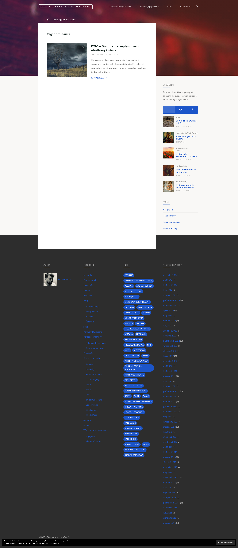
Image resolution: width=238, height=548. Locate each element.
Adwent (89, 364)
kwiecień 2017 (170, 477)
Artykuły (87, 275)
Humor (86, 290)
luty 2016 (167, 512)
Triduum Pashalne (134, 407)
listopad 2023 (169, 295)
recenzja (87, 420)
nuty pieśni (139, 350)
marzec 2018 (169, 457)
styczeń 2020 (169, 436)
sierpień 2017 (169, 462)
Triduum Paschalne (95, 399)
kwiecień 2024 (170, 285)
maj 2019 (167, 447)
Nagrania (87, 295)
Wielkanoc (180, 151)
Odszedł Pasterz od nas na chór (186, 170)
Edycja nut (90, 436)
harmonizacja (145, 307)
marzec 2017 (169, 482)
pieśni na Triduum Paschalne (133, 368)
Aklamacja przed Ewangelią (138, 280)
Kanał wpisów (169, 215)
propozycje (130, 380)
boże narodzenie (133, 291)
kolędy (146, 313)
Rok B (178, 117)
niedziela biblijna (133, 339)
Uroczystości (92, 404)
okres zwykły (132, 355)
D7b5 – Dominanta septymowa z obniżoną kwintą (115, 48)
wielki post (130, 439)
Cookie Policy (54, 543)
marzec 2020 (169, 426)
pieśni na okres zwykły (136, 361)
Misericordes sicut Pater (137, 329)
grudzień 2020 (170, 406)
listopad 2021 (169, 386)
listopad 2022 (169, 335)
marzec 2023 (169, 320)
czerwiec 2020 (170, 411)
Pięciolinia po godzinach (66, 6)
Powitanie (88, 353)
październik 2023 (171, 300)
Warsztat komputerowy (94, 430)
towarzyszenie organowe (138, 401)
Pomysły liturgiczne (92, 331)
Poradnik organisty (92, 336)
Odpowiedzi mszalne (96, 343)
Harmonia (54, 74)
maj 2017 (167, 472)
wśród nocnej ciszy (135, 450)
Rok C (88, 394)
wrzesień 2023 (170, 305)
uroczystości (132, 417)
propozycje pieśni (133, 385)
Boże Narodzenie (94, 374)
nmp (149, 345)
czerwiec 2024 (170, 275)
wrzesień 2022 (170, 345)
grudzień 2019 (170, 442)
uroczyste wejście (134, 412)
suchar (86, 425)
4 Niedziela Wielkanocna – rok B (186, 155)
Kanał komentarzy (171, 222)
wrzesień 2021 (170, 396)
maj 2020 (167, 416)
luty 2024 (167, 290)
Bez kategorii (89, 280)
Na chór (179, 166)
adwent (129, 275)
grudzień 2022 (170, 330)
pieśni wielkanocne (134, 375)
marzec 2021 (169, 401)
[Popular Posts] (180, 109)
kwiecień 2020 (170, 421)
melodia (129, 323)
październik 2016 (171, 502)
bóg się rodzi (131, 297)
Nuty (190, 133)
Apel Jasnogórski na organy (186, 137)
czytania (129, 307)
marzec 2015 (169, 522)
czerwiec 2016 (170, 507)
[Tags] (192, 109)
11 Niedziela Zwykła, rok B (186, 121)
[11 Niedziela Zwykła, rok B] (168, 121)
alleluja (129, 286)
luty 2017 (167, 487)
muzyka (129, 334)
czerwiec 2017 (170, 467)
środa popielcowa (134, 455)
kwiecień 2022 (170, 371)
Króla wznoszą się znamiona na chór (185, 186)
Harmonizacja (181, 133)
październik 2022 (171, 340)
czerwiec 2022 (170, 361)
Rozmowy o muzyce (95, 348)
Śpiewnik (90, 321)
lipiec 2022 (168, 356)
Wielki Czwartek (133, 428)
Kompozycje (92, 311)
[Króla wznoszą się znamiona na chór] (168, 186)
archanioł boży (144, 286)
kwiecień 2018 (170, 452)
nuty (127, 350)
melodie (140, 323)
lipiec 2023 (168, 310)
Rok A (88, 384)
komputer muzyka (134, 318)
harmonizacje (132, 313)
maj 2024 (167, 280)
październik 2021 (171, 391)
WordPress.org (170, 228)
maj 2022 (167, 366)
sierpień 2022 (169, 351)
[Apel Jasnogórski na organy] (168, 137)
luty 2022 (167, 381)
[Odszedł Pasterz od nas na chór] (168, 170)
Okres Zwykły (92, 379)
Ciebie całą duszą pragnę (137, 302)
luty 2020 (167, 431)
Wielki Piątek (131, 434)
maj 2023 (167, 315)
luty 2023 (167, 325)
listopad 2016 (169, 497)
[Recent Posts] (169, 109)
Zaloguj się (168, 209)
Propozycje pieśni (182, 148)
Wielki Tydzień (132, 444)
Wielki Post (91, 414)
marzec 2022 (169, 376)
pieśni (195, 133)
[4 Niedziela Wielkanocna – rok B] (168, 152)
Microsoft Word (93, 441)
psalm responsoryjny (136, 391)
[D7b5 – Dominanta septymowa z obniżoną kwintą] (67, 60)
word (146, 444)
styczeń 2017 (169, 492)
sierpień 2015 (169, 517)
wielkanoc (130, 423)
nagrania (141, 334)
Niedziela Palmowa (134, 345)
